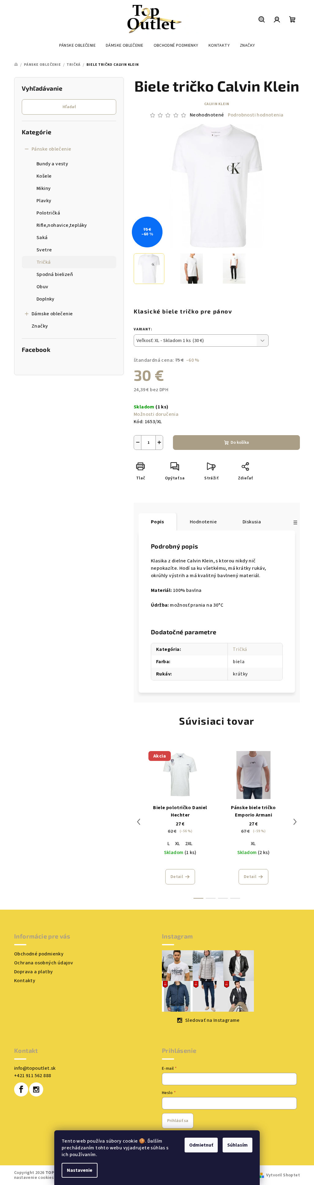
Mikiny (43, 188)
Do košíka (240, 442)
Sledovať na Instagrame (212, 1020)
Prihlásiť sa (177, 1121)
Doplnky (45, 299)
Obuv (42, 286)
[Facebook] (21, 1089)
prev (139, 822)
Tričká (43, 262)
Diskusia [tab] (252, 521)
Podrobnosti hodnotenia (256, 115)
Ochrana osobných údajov (43, 962)
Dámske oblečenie (52, 313)
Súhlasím (237, 1145)
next (295, 822)
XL (177, 843)
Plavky (43, 200)
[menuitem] (77, 45)
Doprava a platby (33, 971)
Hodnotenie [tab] (203, 521)
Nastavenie (79, 1170)
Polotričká (48, 213)
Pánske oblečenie (51, 149)
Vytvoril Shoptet (283, 1175)
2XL (189, 843)
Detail (176, 877)
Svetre (44, 249)
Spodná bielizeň (54, 274)
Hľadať (69, 107)
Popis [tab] (157, 521)
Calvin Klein (217, 104)
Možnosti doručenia (156, 414)
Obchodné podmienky (38, 954)
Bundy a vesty (52, 163)
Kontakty (24, 980)
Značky (40, 326)
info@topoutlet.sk (35, 1068)
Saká (42, 237)
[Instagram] (36, 1089)
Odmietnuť (201, 1145)
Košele (44, 176)
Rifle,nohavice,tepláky (61, 225)
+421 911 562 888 (32, 1075)
